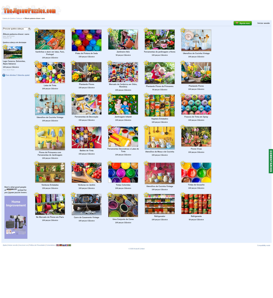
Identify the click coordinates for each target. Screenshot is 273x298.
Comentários (50, 245)
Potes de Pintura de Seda (86, 53)
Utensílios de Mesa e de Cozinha (159, 152)
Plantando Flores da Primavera (159, 86)
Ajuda (5, 245)
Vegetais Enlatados (159, 119)
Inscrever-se (23, 245)
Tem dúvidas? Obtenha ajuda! (18, 75)
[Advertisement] (167, 10)
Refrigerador (159, 216)
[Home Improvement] (16, 238)
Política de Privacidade (37, 245)
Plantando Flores (86, 84)
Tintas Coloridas (123, 185)
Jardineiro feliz (123, 52)
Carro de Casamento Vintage (86, 217)
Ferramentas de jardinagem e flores (159, 52)
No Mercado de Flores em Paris (50, 217)
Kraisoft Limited (139, 249)
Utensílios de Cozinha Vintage (196, 53)
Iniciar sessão (264, 23)
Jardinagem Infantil (123, 117)
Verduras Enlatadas (50, 185)
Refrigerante (196, 216)
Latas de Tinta (50, 85)
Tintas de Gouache (196, 185)
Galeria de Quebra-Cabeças (12, 18)
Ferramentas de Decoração (86, 117)
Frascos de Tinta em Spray (196, 117)
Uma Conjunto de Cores (123, 219)
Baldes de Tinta (86, 150)
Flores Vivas (196, 149)
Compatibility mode (263, 245)
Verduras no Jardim (86, 185)
